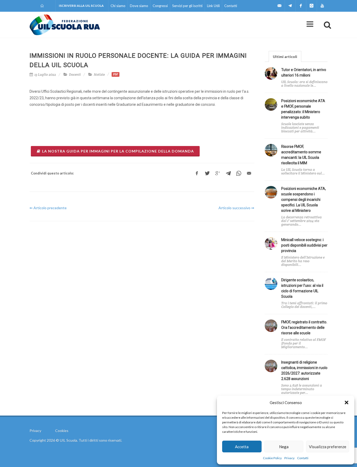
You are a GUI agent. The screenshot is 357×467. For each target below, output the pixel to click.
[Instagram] (311, 5)
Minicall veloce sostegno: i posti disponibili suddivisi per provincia (304, 245)
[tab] (285, 56)
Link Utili (213, 6)
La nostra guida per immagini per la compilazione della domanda (118, 151)
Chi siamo (118, 6)
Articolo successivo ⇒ (236, 208)
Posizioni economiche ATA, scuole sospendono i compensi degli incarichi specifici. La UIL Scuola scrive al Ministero (303, 199)
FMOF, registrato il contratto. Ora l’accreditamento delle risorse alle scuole (304, 327)
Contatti (302, 458)
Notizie (99, 74)
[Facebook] (301, 5)
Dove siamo (139, 6)
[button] (346, 402)
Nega (284, 446)
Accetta (242, 446)
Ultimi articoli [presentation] (285, 56)
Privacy (289, 458)
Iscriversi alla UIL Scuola (81, 6)
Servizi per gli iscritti (187, 6)
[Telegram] (290, 5)
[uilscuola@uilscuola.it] (279, 5)
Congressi (160, 6)
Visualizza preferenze (327, 446)
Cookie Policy (272, 458)
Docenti (75, 74)
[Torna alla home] (42, 5)
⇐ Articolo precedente (48, 208)
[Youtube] (322, 5)
